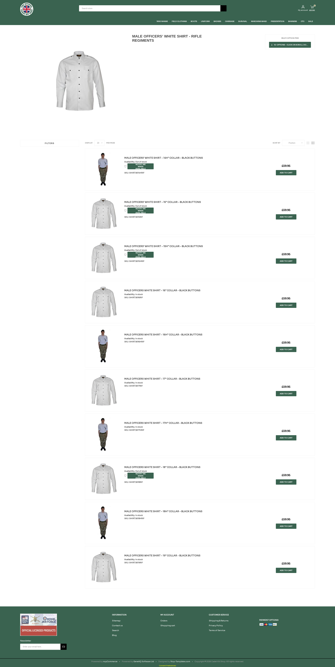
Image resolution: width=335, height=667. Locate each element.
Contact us (117, 625)
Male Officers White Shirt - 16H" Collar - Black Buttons (163, 334)
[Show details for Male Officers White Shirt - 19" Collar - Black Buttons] (103, 567)
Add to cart (286, 173)
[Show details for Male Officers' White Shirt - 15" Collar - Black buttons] (103, 214)
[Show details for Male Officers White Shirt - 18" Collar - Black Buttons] (103, 479)
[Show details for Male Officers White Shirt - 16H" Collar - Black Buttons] (103, 346)
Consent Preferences (167, 666)
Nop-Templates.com (180, 661)
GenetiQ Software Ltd (143, 661)
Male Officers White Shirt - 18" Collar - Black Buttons (162, 467)
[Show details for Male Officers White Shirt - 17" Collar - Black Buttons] (103, 390)
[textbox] (149, 8)
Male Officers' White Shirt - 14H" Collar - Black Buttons (163, 157)
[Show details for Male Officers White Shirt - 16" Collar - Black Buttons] (103, 302)
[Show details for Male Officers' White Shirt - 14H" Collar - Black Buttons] (103, 169)
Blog (114, 635)
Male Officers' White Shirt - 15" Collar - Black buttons (162, 202)
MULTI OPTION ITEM (290, 38)
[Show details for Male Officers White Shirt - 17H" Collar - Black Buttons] (103, 435)
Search (223, 8)
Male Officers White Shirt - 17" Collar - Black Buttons (162, 378)
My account (303, 10)
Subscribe (63, 647)
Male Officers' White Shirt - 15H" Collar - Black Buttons (163, 246)
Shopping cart (167, 625)
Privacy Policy (216, 625)
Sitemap (116, 620)
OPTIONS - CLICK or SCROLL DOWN (292, 45)
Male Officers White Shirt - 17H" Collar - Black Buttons (163, 423)
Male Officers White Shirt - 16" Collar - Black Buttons (162, 290)
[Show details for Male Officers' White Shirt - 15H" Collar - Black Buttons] (103, 258)
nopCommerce (110, 661)
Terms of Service (217, 630)
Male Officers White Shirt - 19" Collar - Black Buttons (162, 555)
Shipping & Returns (218, 620)
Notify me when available (140, 166)
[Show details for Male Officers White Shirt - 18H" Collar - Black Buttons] (103, 523)
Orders (163, 620)
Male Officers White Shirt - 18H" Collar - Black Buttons (163, 511)
